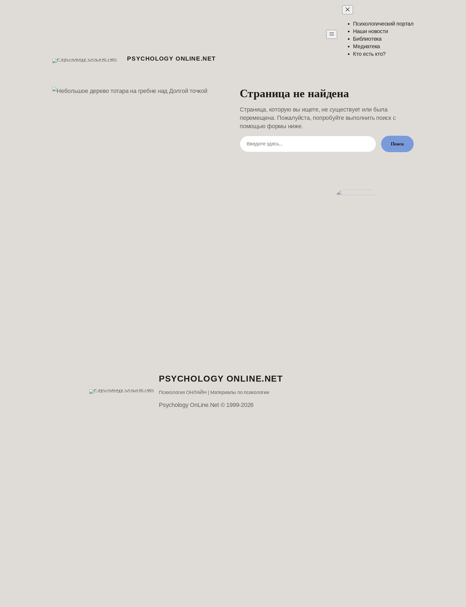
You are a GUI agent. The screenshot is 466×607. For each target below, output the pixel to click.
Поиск (397, 143)
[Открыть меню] (331, 34)
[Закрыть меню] (347, 9)
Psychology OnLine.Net (171, 58)
